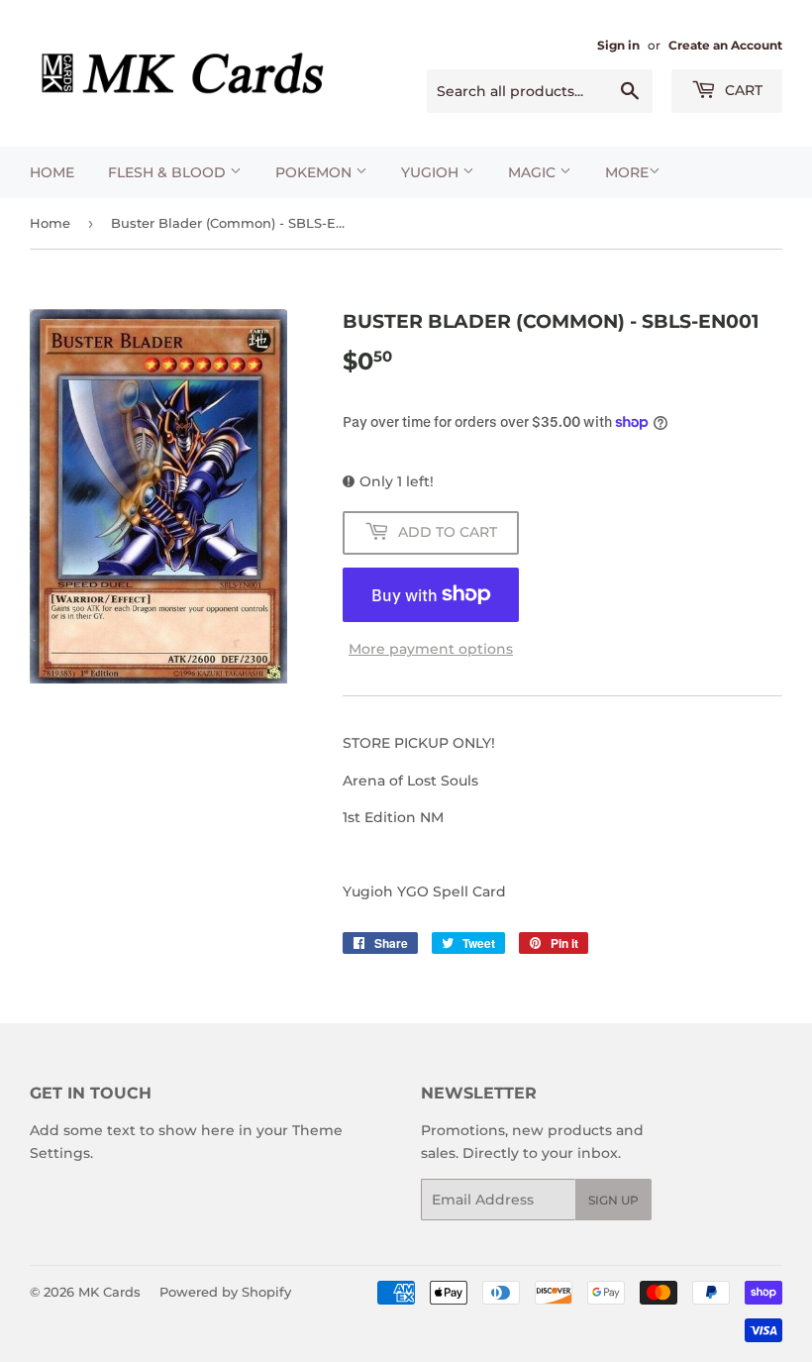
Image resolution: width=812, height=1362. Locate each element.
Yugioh (431, 172)
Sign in (618, 45)
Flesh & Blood (169, 172)
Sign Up (613, 1200)
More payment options (431, 649)
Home (52, 172)
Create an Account (725, 45)
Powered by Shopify (225, 1292)
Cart (741, 90)
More (627, 172)
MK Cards (109, 1292)
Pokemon (315, 172)
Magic (533, 172)
